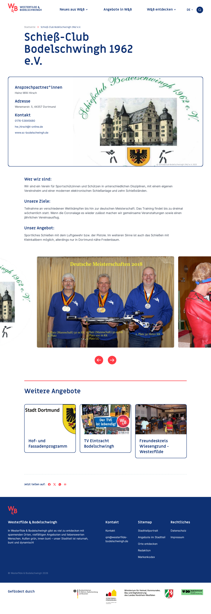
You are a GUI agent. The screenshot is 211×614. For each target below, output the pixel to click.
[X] (54, 484)
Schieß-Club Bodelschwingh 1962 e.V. (61, 27)
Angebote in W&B (118, 9)
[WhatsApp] (60, 484)
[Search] (199, 10)
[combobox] (199, 10)
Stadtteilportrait (148, 530)
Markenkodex (146, 557)
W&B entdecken (160, 9)
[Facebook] (49, 484)
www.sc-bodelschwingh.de (31, 132)
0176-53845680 (25, 120)
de (189, 10)
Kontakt (110, 530)
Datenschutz (178, 530)
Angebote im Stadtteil (151, 537)
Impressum (177, 537)
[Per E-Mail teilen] (65, 484)
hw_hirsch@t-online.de (29, 126)
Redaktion (144, 550)
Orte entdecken (147, 543)
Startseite (29, 27)
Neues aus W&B (72, 9)
